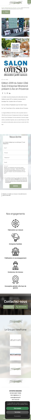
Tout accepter (17, 408)
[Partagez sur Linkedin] (10, 93)
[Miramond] (15, 3)
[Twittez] (5, 93)
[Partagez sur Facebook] (3, 93)
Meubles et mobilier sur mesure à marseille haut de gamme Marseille (14, 194)
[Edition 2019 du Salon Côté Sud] (15, 27)
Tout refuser (17, 412)
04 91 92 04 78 (22, 307)
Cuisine (18, 7)
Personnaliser (17, 416)
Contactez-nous (9, 306)
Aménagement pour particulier (10, 7)
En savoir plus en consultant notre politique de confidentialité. (16, 182)
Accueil (3, 7)
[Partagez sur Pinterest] (7, 93)
